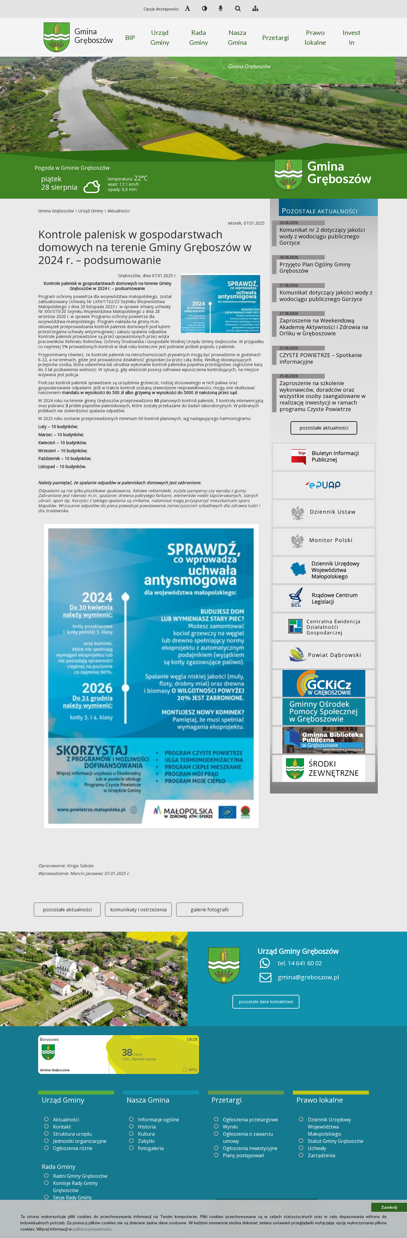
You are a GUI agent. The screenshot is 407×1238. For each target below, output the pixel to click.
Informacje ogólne (158, 1119)
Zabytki (146, 1141)
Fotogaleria (151, 1148)
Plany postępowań (243, 1155)
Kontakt (62, 1126)
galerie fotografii (210, 909)
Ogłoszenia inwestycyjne (250, 1148)
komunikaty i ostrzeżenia (138, 909)
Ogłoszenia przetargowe (250, 1119)
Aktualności (66, 1119)
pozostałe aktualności (67, 909)
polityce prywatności (92, 1228)
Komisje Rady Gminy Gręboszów (75, 1187)
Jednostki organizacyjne (79, 1141)
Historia (147, 1126)
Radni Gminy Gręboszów (80, 1176)
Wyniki (230, 1126)
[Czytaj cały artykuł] (220, 302)
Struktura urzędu (72, 1134)
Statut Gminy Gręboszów (335, 1141)
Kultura (146, 1134)
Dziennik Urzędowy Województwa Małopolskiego (329, 1126)
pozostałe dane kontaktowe (266, 1001)
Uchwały (317, 1148)
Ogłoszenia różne (72, 1148)
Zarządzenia (321, 1155)
